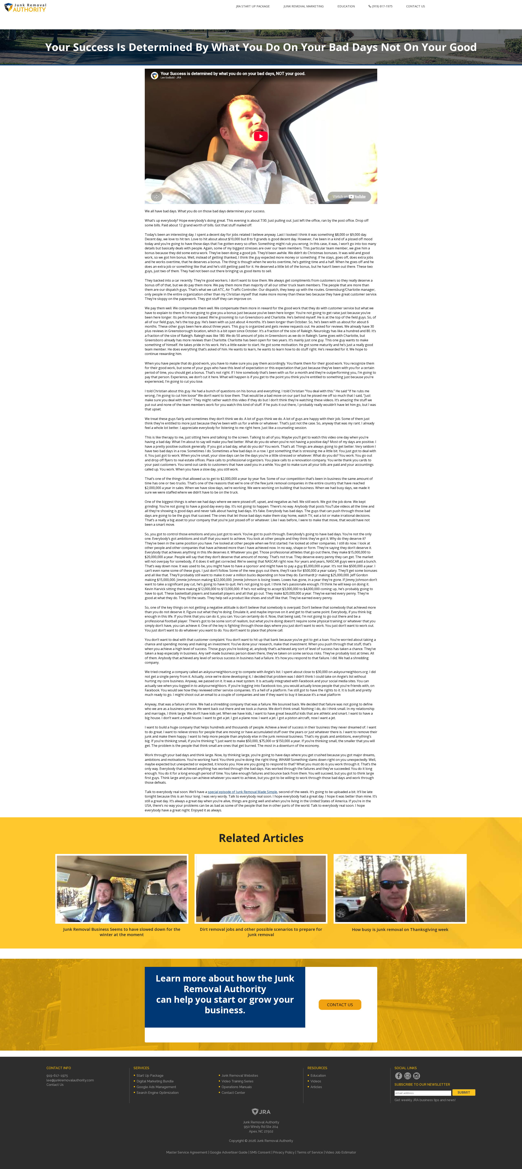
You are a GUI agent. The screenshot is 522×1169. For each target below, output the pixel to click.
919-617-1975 (57, 1076)
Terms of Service (310, 1152)
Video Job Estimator (340, 1152)
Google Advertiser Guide (229, 1152)
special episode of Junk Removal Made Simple (242, 792)
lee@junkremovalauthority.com (70, 1080)
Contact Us (415, 6)
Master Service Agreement (186, 1152)
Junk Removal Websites (240, 1076)
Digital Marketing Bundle (155, 1081)
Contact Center (233, 1093)
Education (346, 6)
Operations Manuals (237, 1087)
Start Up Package (150, 1076)
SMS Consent (260, 1152)
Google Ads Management (156, 1087)
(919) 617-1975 (381, 6)
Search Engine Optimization (158, 1093)
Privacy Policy (283, 1152)
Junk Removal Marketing (304, 6)
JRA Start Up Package (253, 6)
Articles (316, 1087)
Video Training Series (237, 1081)
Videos (316, 1081)
